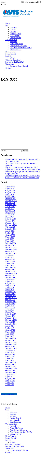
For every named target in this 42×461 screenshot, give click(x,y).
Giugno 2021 (10, 284)
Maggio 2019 (10, 332)
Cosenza (13, 414)
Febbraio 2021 (10, 292)
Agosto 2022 (10, 255)
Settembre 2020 (10, 302)
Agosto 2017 (10, 375)
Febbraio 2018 (10, 362)
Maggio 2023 (10, 237)
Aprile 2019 (9, 334)
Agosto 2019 (10, 326)
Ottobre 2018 (10, 346)
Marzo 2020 (9, 312)
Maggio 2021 (10, 286)
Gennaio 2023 (10, 245)
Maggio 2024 (10, 213)
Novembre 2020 (11, 298)
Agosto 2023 (10, 231)
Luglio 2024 (9, 209)
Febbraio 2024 (10, 219)
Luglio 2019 (9, 328)
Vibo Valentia (14, 420)
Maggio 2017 (10, 381)
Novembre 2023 (11, 225)
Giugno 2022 (10, 259)
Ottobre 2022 (10, 251)
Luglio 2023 (9, 233)
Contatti (8, 452)
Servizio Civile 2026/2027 (14, 446)
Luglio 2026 (9, 188)
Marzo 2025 (9, 195)
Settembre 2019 (10, 324)
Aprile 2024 (9, 215)
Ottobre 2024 (10, 203)
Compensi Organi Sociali (19, 450)
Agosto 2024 (10, 207)
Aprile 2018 (9, 358)
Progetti (8, 440)
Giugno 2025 (10, 193)
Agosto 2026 (10, 186)
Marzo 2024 (9, 217)
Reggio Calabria (15, 418)
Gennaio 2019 (10, 340)
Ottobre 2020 (10, 300)
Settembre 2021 (10, 277)
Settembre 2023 (10, 229)
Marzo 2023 (9, 241)
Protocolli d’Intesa (16, 428)
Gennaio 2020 (10, 316)
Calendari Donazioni (12, 444)
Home (7, 408)
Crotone (13, 416)
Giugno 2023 (10, 235)
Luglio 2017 (9, 377)
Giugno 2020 (10, 308)
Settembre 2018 (10, 348)
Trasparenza (9, 448)
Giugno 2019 (10, 330)
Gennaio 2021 (10, 294)
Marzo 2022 (9, 265)
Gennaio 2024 (10, 221)
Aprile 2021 (9, 288)
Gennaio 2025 (10, 197)
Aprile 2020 (9, 310)
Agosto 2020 (10, 304)
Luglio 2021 (9, 282)
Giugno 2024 (10, 211)
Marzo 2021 (9, 290)
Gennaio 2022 (10, 269)
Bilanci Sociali (10, 438)
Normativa (13, 426)
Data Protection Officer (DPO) (21, 432)
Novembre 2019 (11, 320)
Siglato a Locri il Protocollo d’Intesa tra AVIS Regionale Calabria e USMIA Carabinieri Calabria (23, 169)
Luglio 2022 (9, 257)
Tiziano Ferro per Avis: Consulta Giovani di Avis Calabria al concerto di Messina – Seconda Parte (22, 177)
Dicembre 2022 (10, 247)
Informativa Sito (15, 434)
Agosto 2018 (10, 350)
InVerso (12, 442)
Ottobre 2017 (10, 370)
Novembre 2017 (11, 368)
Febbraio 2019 (10, 338)
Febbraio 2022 (10, 267)
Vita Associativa (11, 424)
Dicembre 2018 (10, 342)
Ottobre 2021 (10, 275)
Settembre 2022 (10, 253)
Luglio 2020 (9, 306)
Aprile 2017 (9, 383)
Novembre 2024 (11, 201)
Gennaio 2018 (10, 364)
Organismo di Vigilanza (18, 430)
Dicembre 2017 (10, 366)
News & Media (10, 436)
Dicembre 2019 (10, 318)
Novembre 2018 (11, 344)
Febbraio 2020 (10, 314)
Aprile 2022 (9, 263)
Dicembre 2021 (10, 271)
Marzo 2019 (9, 336)
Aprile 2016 (9, 385)
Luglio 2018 (9, 352)
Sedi (7, 410)
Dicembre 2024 (10, 199)
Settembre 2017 (10, 372)
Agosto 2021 (10, 279)
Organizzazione (15, 422)
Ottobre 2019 (10, 322)
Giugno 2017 (10, 379)
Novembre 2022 (11, 249)
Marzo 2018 (9, 360)
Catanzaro (13, 412)
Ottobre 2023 (10, 227)
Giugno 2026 (10, 191)
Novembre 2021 (11, 273)
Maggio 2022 (10, 261)
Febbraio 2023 (10, 243)
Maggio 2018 (10, 356)
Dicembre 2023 (10, 223)
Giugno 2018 (10, 354)
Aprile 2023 (9, 239)
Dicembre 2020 (10, 296)
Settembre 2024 (10, 205)
